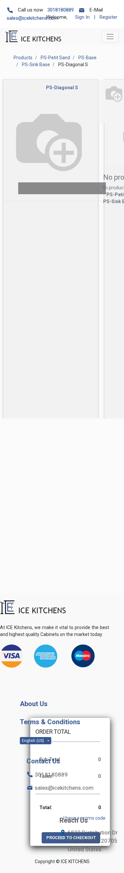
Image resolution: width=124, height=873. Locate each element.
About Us (34, 704)
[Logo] (33, 607)
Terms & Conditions (50, 722)
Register (108, 17)
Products (23, 57)
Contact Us (43, 761)
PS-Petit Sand (55, 57)
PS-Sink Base (36, 64)
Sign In (82, 17)
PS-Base (87, 57)
